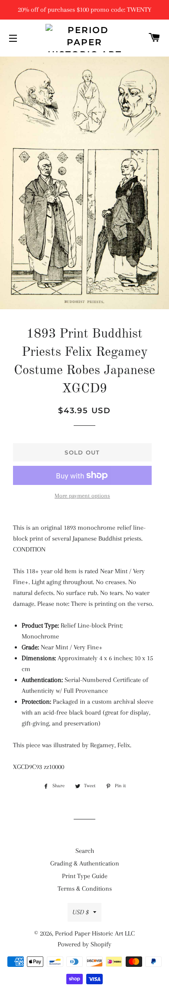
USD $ (80, 912)
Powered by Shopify (84, 944)
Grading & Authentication (84, 863)
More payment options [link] (82, 495)
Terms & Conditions (85, 888)
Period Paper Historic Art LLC (95, 933)
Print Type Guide (84, 876)
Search (84, 851)
